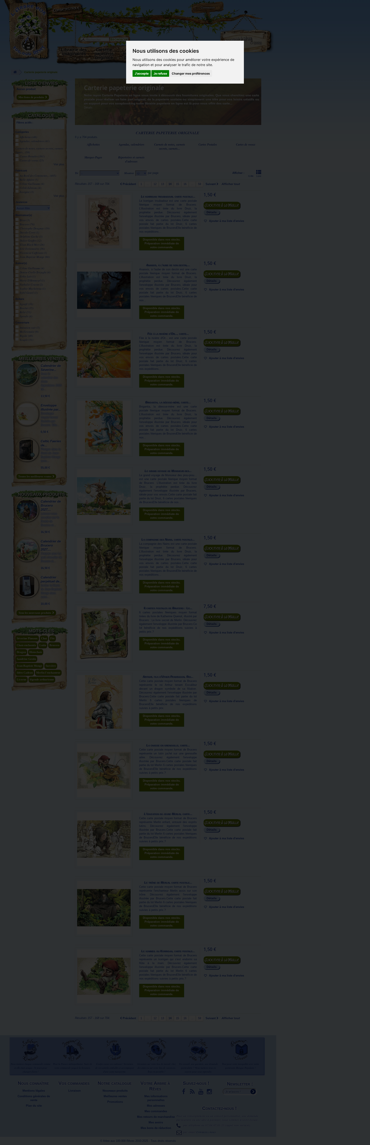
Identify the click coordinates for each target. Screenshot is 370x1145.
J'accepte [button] (142, 73)
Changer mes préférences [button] (191, 73)
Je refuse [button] (160, 73)
